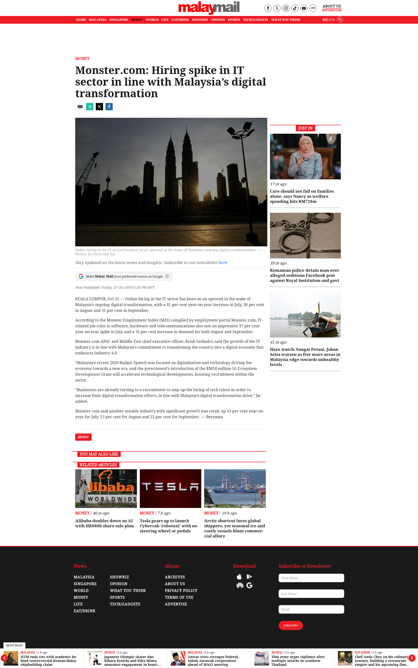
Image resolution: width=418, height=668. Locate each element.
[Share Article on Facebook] (109, 109)
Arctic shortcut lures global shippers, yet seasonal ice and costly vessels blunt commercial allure (234, 528)
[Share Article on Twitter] (99, 109)
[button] (167, 276)
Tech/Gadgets (125, 604)
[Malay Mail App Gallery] (240, 589)
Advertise (332, 10)
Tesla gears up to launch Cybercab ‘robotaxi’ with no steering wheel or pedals (168, 525)
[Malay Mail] (209, 13)
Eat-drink (362, 652)
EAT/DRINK (180, 20)
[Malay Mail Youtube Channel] (304, 8)
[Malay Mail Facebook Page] (268, 8)
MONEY (137, 20)
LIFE (165, 20)
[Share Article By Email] (80, 109)
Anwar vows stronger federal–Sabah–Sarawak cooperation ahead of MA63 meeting (213, 661)
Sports (109, 652)
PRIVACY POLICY (181, 590)
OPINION (218, 20)
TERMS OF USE (179, 597)
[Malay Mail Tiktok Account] (295, 8)
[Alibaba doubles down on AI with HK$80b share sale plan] (106, 488)
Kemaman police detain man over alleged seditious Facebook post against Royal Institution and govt (304, 275)
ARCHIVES (175, 577)
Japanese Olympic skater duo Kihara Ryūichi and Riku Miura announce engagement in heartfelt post (131, 661)
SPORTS (234, 20)
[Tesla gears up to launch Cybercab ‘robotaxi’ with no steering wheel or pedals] (171, 488)
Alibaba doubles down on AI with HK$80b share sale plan (104, 523)
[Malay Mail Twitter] (277, 8)
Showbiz (119, 577)
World (277, 652)
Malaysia (28, 652)
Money (82, 58)
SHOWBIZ (200, 20)
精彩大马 (328, 20)
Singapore (85, 584)
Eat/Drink (85, 611)
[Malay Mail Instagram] (286, 8)
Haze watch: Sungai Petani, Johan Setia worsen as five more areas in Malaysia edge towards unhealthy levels (305, 357)
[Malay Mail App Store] (239, 580)
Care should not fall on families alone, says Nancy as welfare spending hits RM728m (302, 196)
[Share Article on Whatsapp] (89, 109)
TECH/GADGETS (255, 20)
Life (78, 604)
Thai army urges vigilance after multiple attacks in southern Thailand (298, 661)
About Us (332, 6)
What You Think (285, 20)
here (222, 262)
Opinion (118, 584)
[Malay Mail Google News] (249, 589)
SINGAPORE (118, 20)
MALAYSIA (97, 20)
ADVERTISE (176, 604)
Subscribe (291, 625)
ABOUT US (175, 584)
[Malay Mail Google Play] (249, 580)
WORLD (152, 20)
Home (81, 20)
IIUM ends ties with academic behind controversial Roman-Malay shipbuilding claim (49, 661)
